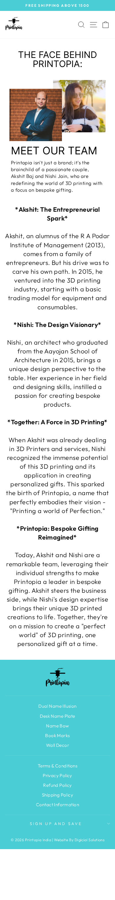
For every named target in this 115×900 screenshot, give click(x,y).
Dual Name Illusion (57, 706)
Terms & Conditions (57, 766)
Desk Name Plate (57, 716)
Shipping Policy (57, 795)
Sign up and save (56, 823)
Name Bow (57, 726)
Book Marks (57, 735)
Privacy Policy (57, 775)
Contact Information (57, 804)
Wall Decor (57, 745)
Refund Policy (57, 785)
